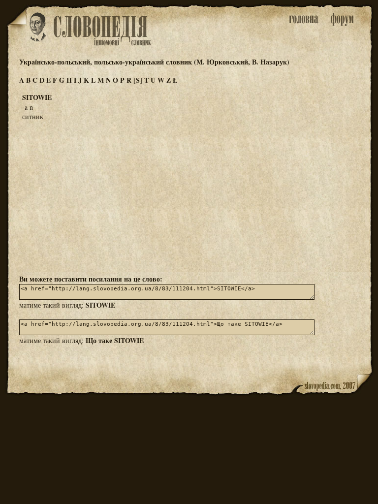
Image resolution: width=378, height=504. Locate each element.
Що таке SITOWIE (115, 340)
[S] (137, 80)
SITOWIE (100, 305)
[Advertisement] (189, 197)
